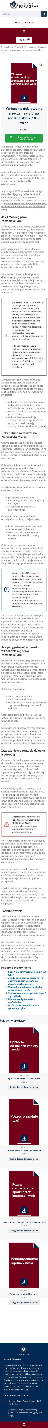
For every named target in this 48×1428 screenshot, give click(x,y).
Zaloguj (17, 22)
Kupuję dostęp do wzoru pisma (24, 1087)
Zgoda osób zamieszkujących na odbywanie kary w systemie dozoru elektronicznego (25, 980)
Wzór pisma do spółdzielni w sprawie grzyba (23, 1007)
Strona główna (7, 47)
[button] (24, 31)
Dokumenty (19, 47)
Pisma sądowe (31, 47)
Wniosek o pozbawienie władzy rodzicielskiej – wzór (25, 988)
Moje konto (29, 22)
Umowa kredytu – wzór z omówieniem (21, 1001)
